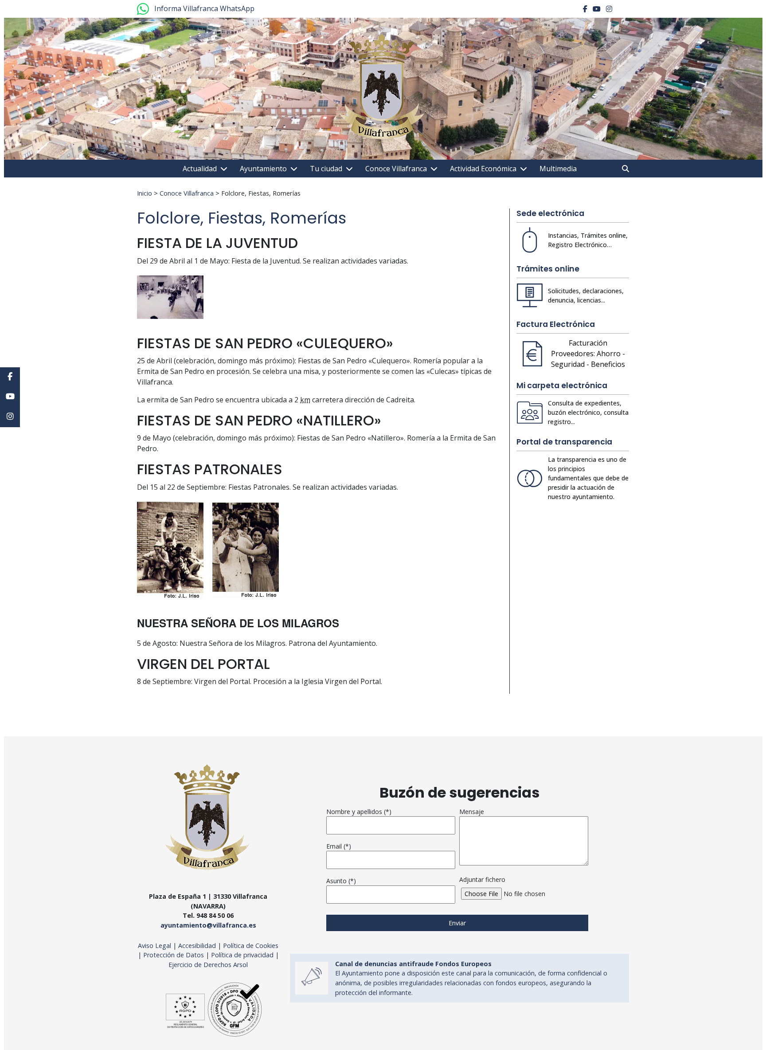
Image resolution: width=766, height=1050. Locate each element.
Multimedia (558, 168)
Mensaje (471, 811)
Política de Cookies (250, 945)
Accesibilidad (198, 945)
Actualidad (200, 168)
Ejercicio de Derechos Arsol (208, 964)
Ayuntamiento (263, 168)
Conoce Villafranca (396, 168)
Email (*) (338, 846)
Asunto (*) (341, 881)
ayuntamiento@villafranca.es (208, 925)
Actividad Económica (483, 168)
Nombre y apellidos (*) (358, 811)
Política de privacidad (242, 955)
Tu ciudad (326, 168)
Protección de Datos (173, 955)
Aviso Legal (154, 945)
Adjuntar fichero (482, 879)
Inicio (144, 193)
